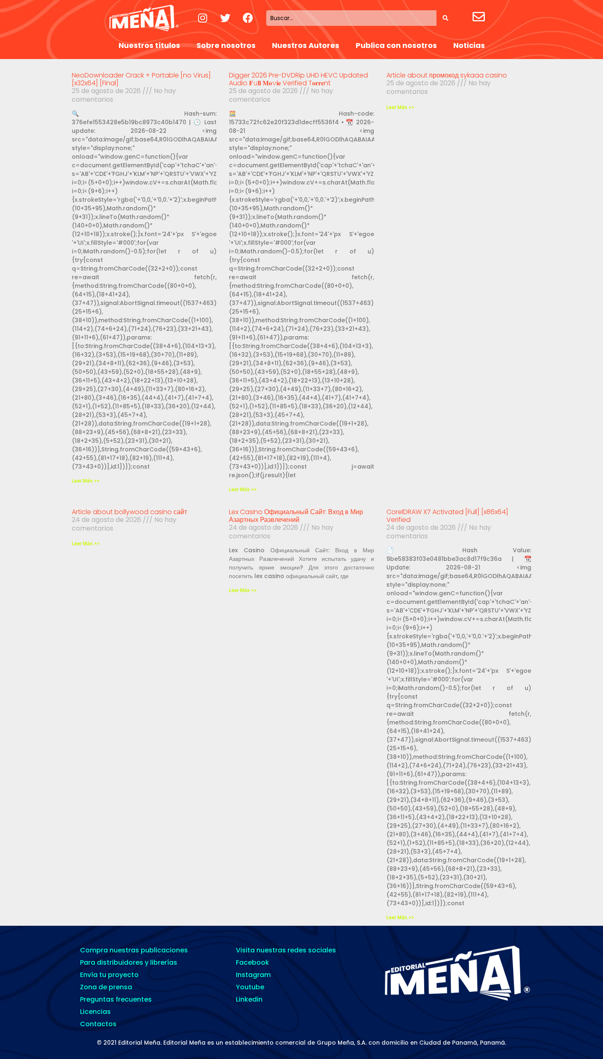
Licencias (95, 1011)
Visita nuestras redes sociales (286, 950)
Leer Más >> (86, 481)
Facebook (252, 962)
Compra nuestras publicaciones (134, 950)
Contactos (98, 1024)
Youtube (250, 987)
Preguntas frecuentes (116, 999)
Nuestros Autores (305, 45)
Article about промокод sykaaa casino (446, 75)
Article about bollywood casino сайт (129, 512)
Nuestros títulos (149, 45)
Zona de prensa (106, 987)
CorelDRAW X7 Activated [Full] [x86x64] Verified (447, 515)
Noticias (469, 45)
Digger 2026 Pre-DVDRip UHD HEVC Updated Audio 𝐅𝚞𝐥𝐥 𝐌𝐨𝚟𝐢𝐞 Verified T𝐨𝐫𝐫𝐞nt (298, 79)
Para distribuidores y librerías (128, 962)
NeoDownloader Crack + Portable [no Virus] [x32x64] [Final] (141, 79)
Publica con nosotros (396, 45)
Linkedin (249, 999)
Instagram (253, 974)
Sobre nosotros (226, 45)
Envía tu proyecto (109, 974)
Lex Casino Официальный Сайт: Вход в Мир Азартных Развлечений (296, 515)
